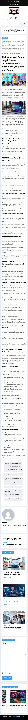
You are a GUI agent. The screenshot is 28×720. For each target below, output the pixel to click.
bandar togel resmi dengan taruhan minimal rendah (14, 44)
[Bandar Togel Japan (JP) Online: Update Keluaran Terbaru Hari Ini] (14, 563)
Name (3, 657)
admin (5, 53)
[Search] (21, 24)
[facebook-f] (10, 4)
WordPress (15, 716)
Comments (4, 643)
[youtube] (17, 4)
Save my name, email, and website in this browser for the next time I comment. (13, 674)
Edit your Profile (22, 525)
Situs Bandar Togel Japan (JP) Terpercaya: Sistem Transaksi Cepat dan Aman (11, 600)
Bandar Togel (5, 37)
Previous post (5, 536)
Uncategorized (6, 691)
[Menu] (2, 23)
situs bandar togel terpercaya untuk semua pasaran (13, 499)
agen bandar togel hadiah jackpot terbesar (10, 40)
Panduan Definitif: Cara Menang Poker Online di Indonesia (14, 706)
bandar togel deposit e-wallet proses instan (13, 466)
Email (3, 664)
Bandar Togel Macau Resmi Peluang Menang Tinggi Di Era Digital (12, 539)
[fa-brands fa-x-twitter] (12, 4)
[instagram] (15, 4)
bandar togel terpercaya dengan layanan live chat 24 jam (11, 45)
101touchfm (13, 18)
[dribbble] (14, 4)
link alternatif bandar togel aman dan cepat (13, 487)
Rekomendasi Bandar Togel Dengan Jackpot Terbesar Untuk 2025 (12, 545)
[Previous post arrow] (24, 538)
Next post (5, 542)
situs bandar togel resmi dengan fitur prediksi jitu (12, 495)
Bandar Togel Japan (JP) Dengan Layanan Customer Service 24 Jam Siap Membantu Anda (13, 628)
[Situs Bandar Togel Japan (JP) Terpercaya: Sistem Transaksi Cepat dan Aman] (14, 590)
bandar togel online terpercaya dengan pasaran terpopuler (12, 474)
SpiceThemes (14, 717)
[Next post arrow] (24, 545)
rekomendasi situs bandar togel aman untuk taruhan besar (13, 490)
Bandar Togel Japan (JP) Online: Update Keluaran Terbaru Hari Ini (13, 573)
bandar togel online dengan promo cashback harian (13, 470)
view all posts (5, 530)
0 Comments (18, 53)
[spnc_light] (24, 23)
